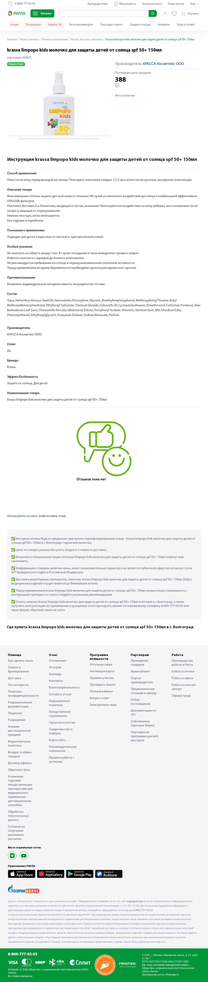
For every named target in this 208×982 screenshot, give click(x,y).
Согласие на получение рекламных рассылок (16, 833)
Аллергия (164, 24)
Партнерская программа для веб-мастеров (145, 736)
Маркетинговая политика (19, 743)
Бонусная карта (152, 3)
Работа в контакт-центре (184, 687)
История (55, 667)
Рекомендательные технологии (63, 749)
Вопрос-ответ (99, 698)
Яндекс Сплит (16, 64)
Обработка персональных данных (18, 816)
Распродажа (33, 24)
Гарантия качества (62, 722)
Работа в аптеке (183, 671)
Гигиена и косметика (54, 39)
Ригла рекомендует (81, 24)
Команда (55, 674)
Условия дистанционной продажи (19, 731)
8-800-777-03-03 (22, 954)
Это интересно (18, 685)
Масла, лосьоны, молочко (86, 39)
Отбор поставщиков (140, 702)
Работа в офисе (182, 678)
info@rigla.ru (172, 974)
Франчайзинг (140, 671)
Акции (14, 24)
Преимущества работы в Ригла (182, 663)
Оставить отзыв (60, 694)
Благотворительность (63, 687)
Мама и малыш (29, 39)
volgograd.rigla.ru (136, 901)
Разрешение (17, 720)
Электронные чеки (103, 705)
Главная (12, 39)
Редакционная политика (59, 703)
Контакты (56, 681)
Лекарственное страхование (60, 714)
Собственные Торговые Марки (143, 723)
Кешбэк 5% (55, 24)
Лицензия (15, 713)
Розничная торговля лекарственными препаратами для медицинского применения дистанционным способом (20, 791)
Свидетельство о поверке (61, 731)
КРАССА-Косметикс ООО (163, 64)
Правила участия (102, 678)
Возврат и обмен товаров (19, 754)
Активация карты (102, 671)
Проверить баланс (103, 685)
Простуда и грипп (111, 24)
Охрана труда (181, 696)
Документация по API (143, 712)
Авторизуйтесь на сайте (22, 516)
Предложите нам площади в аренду (144, 691)
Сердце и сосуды (140, 24)
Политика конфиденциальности (22, 694)
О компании (57, 660)
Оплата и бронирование (18, 669)
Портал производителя (142, 680)
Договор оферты (20, 763)
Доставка (14, 678)
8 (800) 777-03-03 (143, 910)
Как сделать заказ (20, 660)
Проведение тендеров (139, 663)
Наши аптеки (176, 3)
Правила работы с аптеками (61, 759)
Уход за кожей (185, 24)
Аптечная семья (101, 664)
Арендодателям (97, 3)
